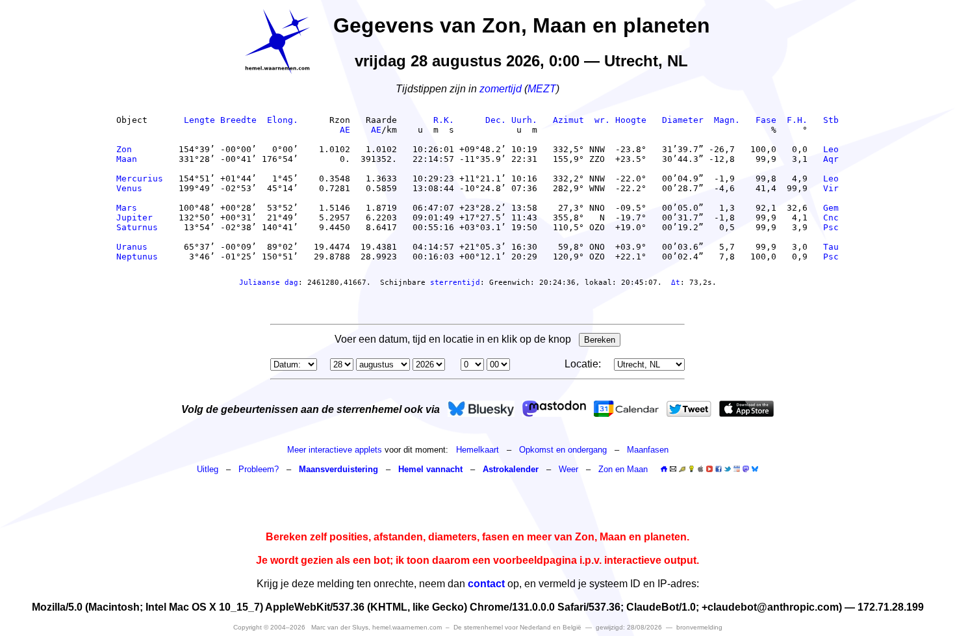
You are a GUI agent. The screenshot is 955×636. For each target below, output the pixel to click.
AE (345, 130)
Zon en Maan (623, 469)
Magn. (727, 120)
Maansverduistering (338, 469)
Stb (831, 120)
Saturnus (139, 227)
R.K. (443, 120)
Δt (675, 282)
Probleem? (258, 469)
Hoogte (630, 120)
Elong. (282, 120)
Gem (831, 208)
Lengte (199, 120)
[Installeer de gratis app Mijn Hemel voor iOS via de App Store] (746, 409)
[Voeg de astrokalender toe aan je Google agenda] (736, 469)
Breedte (238, 120)
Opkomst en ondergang (563, 450)
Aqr (831, 159)
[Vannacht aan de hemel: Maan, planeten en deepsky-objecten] (682, 469)
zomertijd (500, 88)
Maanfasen (647, 450)
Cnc (831, 217)
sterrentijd (455, 282)
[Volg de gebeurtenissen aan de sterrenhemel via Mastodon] (554, 409)
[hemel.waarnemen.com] (277, 41)
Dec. (495, 120)
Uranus (139, 247)
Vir (831, 188)
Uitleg (207, 469)
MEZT (542, 88)
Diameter (683, 120)
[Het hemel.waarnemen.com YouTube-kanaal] (709, 469)
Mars (139, 208)
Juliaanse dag (268, 282)
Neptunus (139, 256)
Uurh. (524, 120)
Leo (831, 149)
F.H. (797, 120)
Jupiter (139, 217)
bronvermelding (699, 627)
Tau (831, 247)
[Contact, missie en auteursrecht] (673, 469)
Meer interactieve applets (334, 450)
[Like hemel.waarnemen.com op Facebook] (718, 469)
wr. (602, 120)
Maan (139, 159)
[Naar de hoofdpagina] (664, 469)
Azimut (568, 120)
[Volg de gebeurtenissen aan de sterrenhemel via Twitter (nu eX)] (689, 409)
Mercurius (139, 178)
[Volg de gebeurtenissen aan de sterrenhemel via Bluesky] (481, 409)
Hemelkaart (477, 450)
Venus (139, 188)
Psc (831, 227)
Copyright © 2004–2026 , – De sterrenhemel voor (407, 627)
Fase (766, 120)
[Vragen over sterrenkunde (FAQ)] (691, 469)
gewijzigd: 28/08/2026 (629, 627)
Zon (139, 149)
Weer (568, 469)
